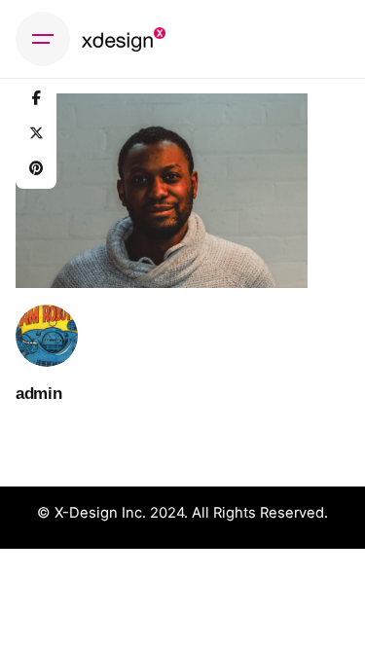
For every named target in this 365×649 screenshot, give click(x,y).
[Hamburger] (43, 39)
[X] (36, 133)
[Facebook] (36, 98)
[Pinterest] (36, 168)
